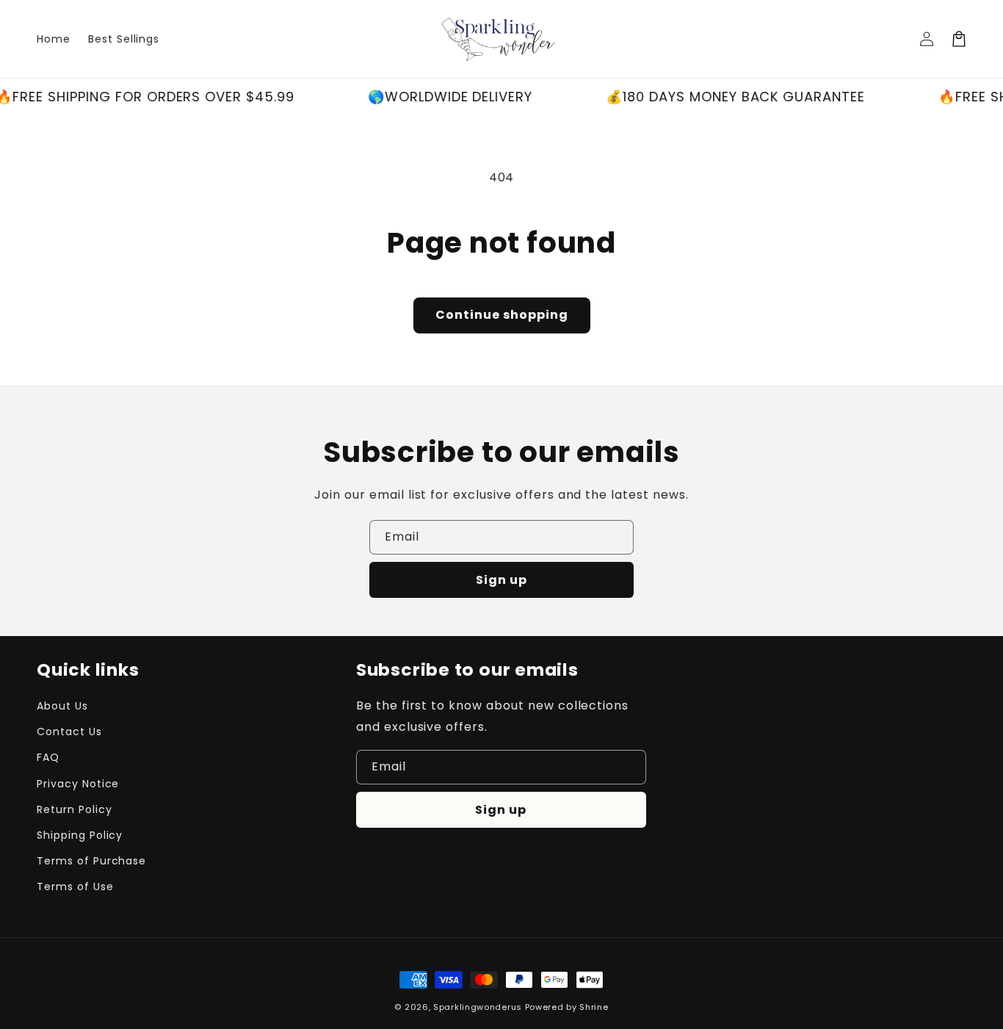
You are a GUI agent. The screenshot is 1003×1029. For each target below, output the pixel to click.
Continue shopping (501, 314)
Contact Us (69, 731)
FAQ (48, 757)
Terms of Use (75, 886)
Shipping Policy (80, 835)
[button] (959, 39)
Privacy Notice (78, 783)
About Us (62, 705)
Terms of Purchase (91, 860)
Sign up (501, 579)
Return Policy (74, 809)
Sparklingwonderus (477, 1007)
